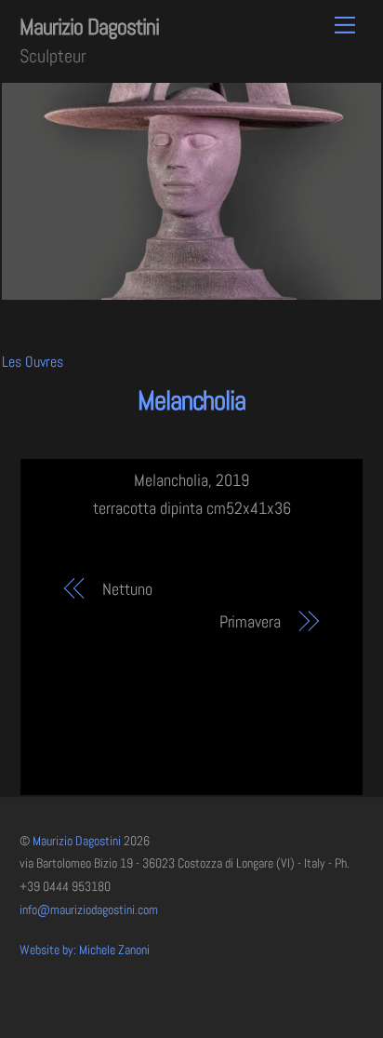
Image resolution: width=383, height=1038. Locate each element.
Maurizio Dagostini (77, 841)
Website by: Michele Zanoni (85, 950)
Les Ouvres (32, 361)
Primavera (249, 621)
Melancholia (191, 400)
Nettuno (127, 589)
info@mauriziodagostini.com (89, 910)
